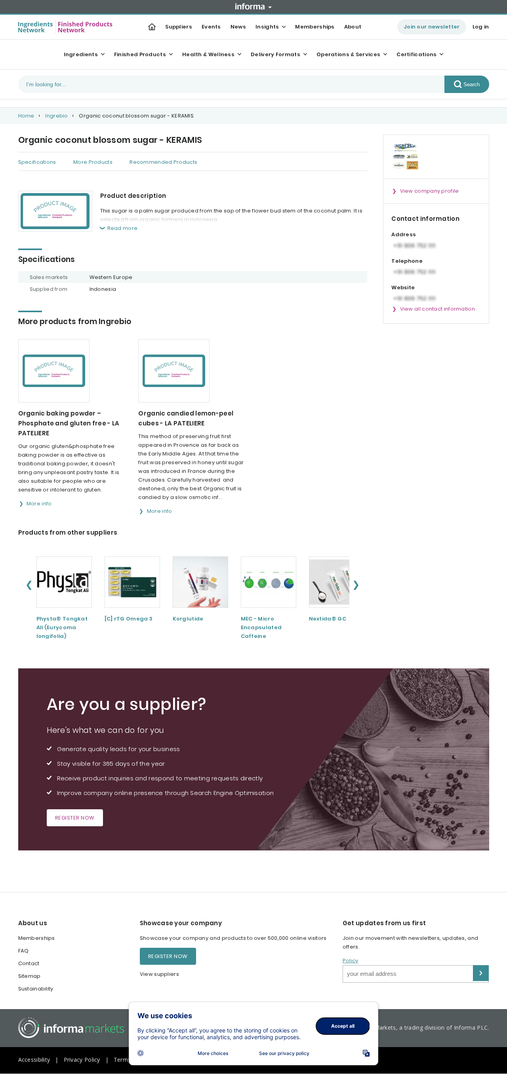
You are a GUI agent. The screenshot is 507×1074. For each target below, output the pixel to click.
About (353, 26)
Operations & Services (348, 54)
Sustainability (35, 988)
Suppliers (178, 26)
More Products (92, 162)
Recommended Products (163, 162)
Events (211, 26)
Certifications (416, 54)
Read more (122, 228)
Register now (75, 818)
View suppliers (159, 974)
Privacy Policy (82, 1059)
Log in (481, 26)
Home (26, 116)
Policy (350, 960)
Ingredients (81, 54)
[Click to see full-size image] (55, 211)
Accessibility (34, 1059)
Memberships (314, 26)
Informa (253, 6)
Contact (29, 963)
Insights (267, 26)
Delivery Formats (275, 54)
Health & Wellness (208, 54)
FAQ (23, 950)
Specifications (37, 162)
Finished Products (140, 54)
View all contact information (437, 309)
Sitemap (29, 976)
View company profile (429, 191)
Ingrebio (56, 116)
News (238, 26)
